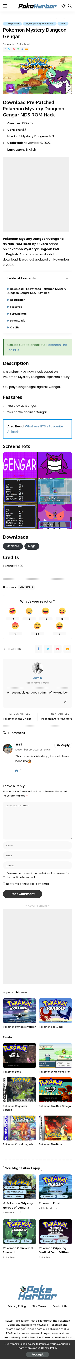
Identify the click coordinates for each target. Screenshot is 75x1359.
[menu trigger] (6, 6)
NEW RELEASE (15, 1192)
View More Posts (37, 682)
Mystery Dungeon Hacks (39, 23)
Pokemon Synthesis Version (19, 1026)
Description (17, 299)
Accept (37, 1354)
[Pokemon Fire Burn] (55, 1128)
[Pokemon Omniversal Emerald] (19, 1231)
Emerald (48, 1196)
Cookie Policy (49, 1348)
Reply (65, 745)
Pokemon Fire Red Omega (55, 1105)
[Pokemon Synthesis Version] (19, 1010)
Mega (32, 546)
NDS (63, 23)
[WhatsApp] (18, 49)
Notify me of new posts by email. (27, 884)
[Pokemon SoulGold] (55, 1010)
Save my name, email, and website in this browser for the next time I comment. (38, 875)
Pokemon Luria (12, 1071)
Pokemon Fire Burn (50, 1144)
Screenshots (18, 313)
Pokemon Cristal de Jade (18, 1144)
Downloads (17, 320)
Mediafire (13, 546)
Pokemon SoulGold (51, 1026)
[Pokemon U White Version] (55, 1055)
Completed (12, 23)
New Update (14, 1196)
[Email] (26, 49)
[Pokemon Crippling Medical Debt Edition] (55, 1231)
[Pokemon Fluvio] (55, 1186)
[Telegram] (22, 49)
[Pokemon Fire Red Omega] (55, 1089)
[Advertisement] (37, 194)
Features (16, 306)
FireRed (11, 1187)
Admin (11, 44)
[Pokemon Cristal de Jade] (19, 1128)
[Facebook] (5, 49)
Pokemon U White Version (54, 1071)
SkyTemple (26, 586)
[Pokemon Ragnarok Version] (19, 1089)
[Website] (65, 701)
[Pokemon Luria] (19, 1055)
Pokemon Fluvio (50, 1203)
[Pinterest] (14, 49)
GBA (25, 1187)
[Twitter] (9, 49)
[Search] (70, 6)
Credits (15, 327)
